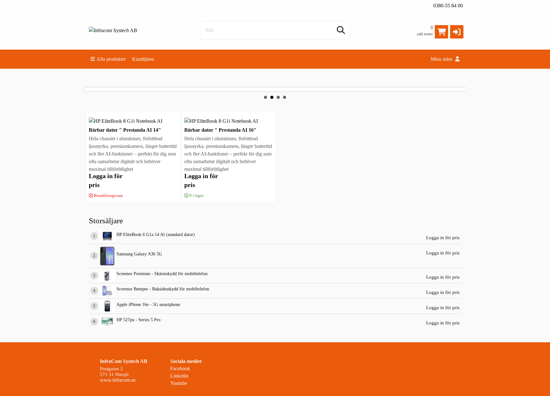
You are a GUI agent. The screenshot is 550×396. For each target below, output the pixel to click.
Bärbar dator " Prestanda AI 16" (220, 130)
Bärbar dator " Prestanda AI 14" (125, 130)
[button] (456, 31)
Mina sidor (442, 59)
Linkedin (179, 376)
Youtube (178, 383)
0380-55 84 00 (448, 5)
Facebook (180, 368)
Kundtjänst (143, 59)
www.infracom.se (118, 380)
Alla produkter (111, 59)
